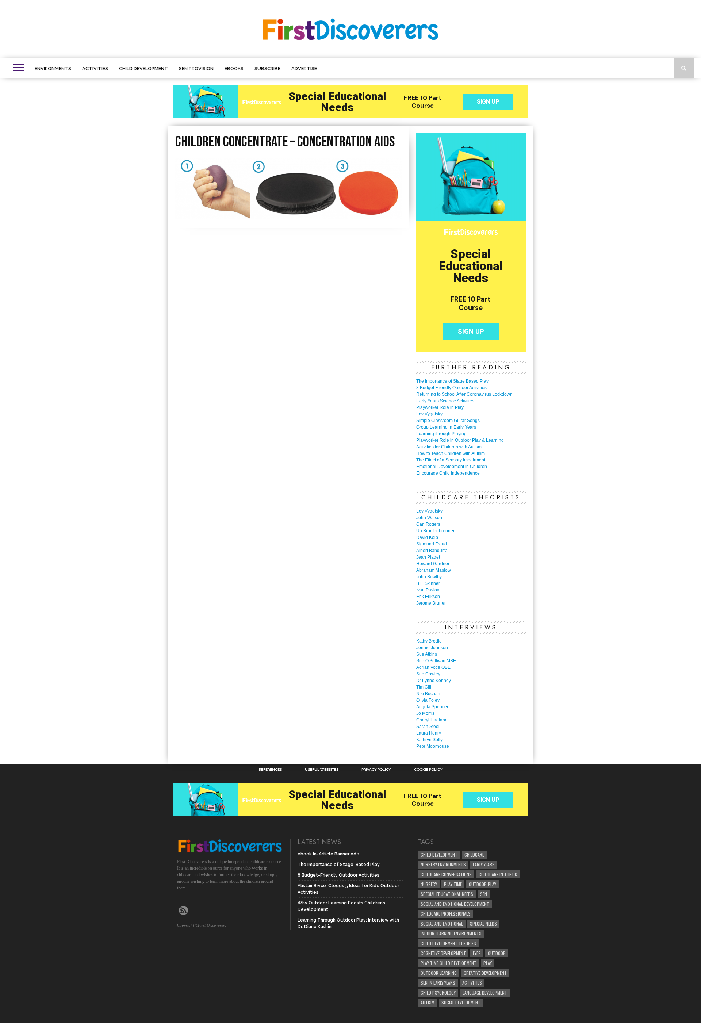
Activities (95, 68)
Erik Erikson (428, 596)
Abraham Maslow (433, 570)
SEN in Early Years (438, 983)
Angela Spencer (432, 706)
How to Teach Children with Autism (450, 453)
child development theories (448, 943)
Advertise (304, 68)
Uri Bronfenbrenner (435, 530)
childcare (474, 854)
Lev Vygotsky (429, 414)
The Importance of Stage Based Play (452, 381)
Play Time (453, 884)
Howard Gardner (432, 563)
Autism (427, 1002)
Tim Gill (423, 687)
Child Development (143, 68)
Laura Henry (428, 733)
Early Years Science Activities (445, 400)
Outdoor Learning (439, 973)
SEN (483, 894)
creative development (485, 973)
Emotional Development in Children (451, 466)
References (270, 769)
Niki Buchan (428, 693)
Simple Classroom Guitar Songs (448, 420)
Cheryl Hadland (432, 720)
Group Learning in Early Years (446, 427)
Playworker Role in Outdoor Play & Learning (460, 440)
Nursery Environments (443, 864)
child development (439, 854)
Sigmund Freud (431, 544)
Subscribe (267, 68)
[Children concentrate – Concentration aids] (288, 216)
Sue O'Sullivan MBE (436, 660)
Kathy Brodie (429, 641)
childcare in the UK (498, 874)
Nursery (429, 884)
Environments (53, 68)
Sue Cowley (428, 674)
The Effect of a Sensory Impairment (450, 460)
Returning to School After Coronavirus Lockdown (464, 394)
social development (460, 1002)
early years (484, 864)
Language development (485, 992)
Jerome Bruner (431, 603)
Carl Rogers (428, 524)
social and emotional (442, 923)
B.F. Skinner (428, 583)
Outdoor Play (482, 884)
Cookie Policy (428, 769)
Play (487, 963)
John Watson (429, 517)
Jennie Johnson (432, 647)
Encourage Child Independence (448, 473)
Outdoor (497, 953)
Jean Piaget (428, 557)
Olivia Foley (428, 700)
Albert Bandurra (432, 550)
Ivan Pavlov (427, 590)
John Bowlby (429, 576)
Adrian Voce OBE (433, 667)
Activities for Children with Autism (449, 446)
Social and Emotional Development (455, 904)
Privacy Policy (376, 769)
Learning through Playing (441, 433)
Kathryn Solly (429, 739)
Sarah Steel (428, 726)
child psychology (438, 992)
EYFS (477, 953)
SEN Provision (196, 68)
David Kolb (427, 537)
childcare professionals (446, 914)
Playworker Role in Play (440, 407)
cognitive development (443, 953)
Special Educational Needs (447, 894)
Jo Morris (425, 713)
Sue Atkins (426, 654)
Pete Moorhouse (432, 746)
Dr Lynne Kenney (433, 680)
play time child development (448, 963)
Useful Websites (321, 769)
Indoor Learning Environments (451, 933)
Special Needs (483, 923)
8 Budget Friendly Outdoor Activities (451, 387)
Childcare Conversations (446, 874)
